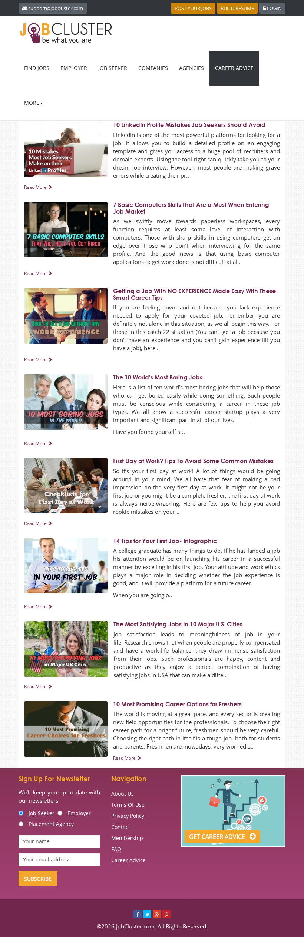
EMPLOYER (73, 67)
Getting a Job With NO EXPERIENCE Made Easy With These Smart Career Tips (194, 294)
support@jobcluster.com (55, 8)
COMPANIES (153, 67)
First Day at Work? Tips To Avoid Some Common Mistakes (193, 461)
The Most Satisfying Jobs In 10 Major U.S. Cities (177, 624)
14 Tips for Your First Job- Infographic (165, 541)
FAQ (116, 849)
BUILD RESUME (237, 8)
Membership (127, 837)
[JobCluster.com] (67, 33)
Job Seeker (41, 813)
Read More (36, 187)
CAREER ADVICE (234, 67)
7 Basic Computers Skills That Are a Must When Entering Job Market (191, 208)
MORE (31, 102)
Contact (120, 826)
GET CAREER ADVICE (218, 837)
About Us (122, 793)
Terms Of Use (128, 804)
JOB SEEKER (112, 67)
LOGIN (274, 8)
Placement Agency (51, 823)
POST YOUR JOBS (193, 8)
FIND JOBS (36, 67)
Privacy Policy (127, 815)
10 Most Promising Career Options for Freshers (177, 704)
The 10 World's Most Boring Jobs (157, 377)
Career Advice (128, 860)
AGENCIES (191, 67)
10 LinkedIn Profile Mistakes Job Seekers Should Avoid (189, 124)
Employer (79, 813)
